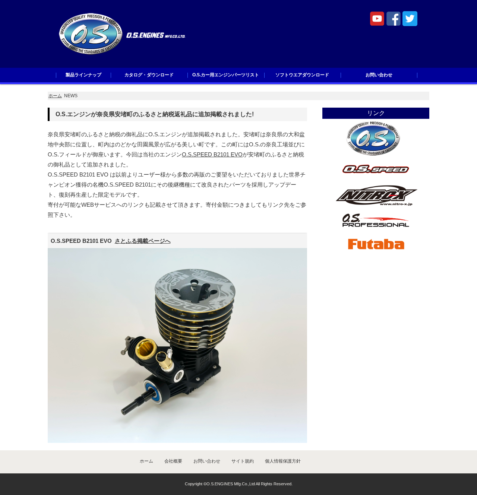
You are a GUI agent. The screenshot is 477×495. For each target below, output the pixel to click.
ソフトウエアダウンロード (302, 74)
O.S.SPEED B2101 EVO (212, 154)
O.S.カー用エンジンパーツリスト (225, 74)
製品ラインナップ (83, 74)
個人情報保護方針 (283, 461)
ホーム (55, 95)
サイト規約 (242, 461)
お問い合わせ (379, 74)
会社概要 (173, 461)
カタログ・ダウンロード (149, 74)
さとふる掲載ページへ (143, 241)
